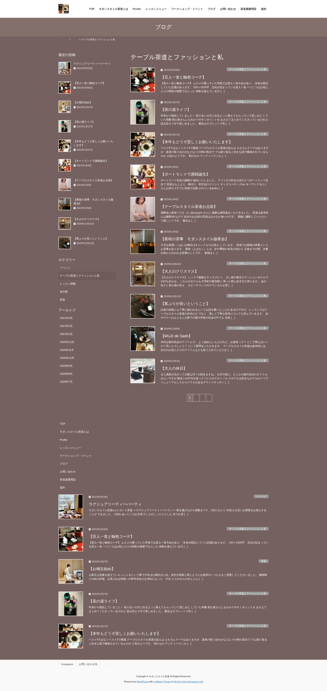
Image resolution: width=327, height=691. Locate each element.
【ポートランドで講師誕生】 (185, 174)
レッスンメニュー (70, 447)
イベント (65, 267)
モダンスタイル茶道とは (74, 431)
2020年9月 (66, 365)
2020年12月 (67, 342)
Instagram (67, 664)
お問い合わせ (68, 471)
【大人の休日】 (174, 368)
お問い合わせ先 (88, 664)
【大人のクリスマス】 (180, 271)
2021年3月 (66, 317)
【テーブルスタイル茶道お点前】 (189, 206)
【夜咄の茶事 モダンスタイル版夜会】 (195, 239)
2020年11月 (67, 349)
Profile (63, 439)
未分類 (64, 291)
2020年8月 (66, 373)
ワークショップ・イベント (76, 455)
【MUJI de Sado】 (176, 336)
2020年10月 (67, 357)
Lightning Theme (162, 681)
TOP (62, 423)
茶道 (62, 299)
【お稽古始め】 (83, 102)
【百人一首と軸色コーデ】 (183, 77)
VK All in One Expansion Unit (188, 681)
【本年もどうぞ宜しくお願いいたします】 (197, 142)
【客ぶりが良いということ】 (185, 304)
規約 (62, 487)
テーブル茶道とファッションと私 (247, 69)
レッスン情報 (68, 283)
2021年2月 (66, 325)
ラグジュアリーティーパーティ (92, 63)
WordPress (142, 681)
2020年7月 (66, 381)
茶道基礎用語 (68, 479)
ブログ (64, 463)
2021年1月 (66, 334)
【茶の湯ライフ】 (176, 109)
